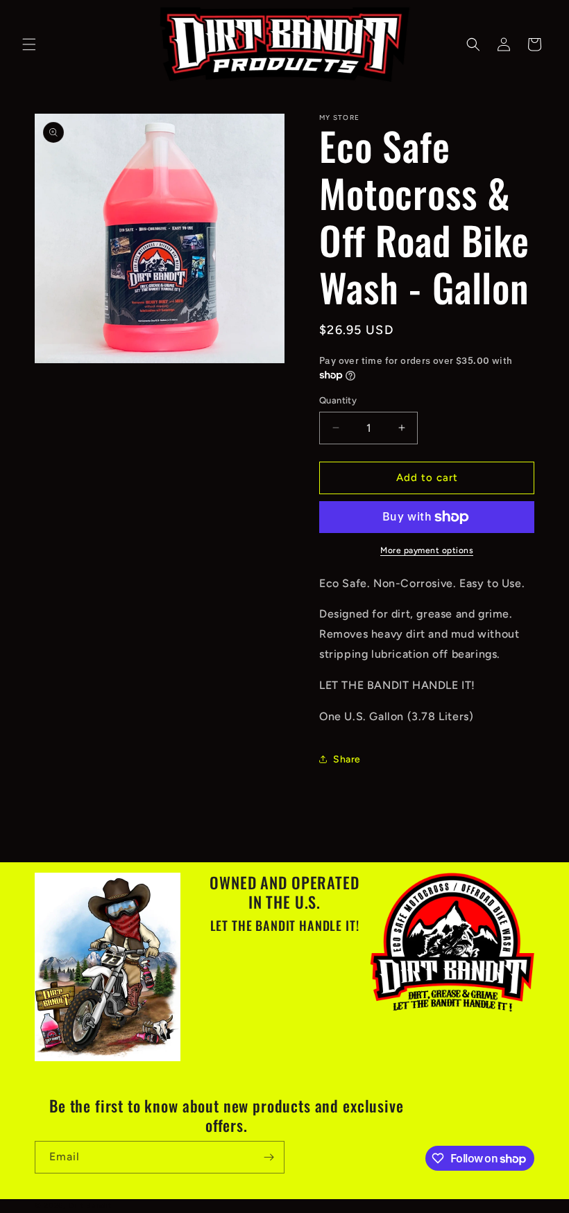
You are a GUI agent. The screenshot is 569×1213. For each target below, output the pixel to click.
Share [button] (347, 759)
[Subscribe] (268, 1157)
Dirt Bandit (90, 1205)
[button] (29, 44)
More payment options (426, 550)
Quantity (338, 400)
